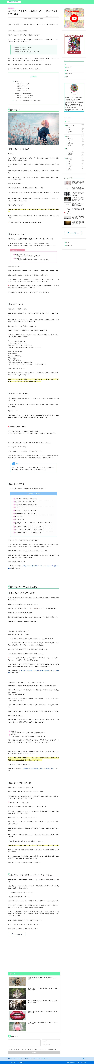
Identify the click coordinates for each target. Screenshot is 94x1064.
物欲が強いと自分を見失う (23, 88)
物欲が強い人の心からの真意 (24, 97)
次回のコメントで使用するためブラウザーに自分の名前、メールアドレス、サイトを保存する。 (33, 1049)
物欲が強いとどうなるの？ (23, 83)
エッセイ (68, 64)
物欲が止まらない (21, 86)
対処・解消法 (75, 153)
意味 (75, 127)
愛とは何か (75, 131)
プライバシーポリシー (13, 1062)
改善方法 (75, 154)
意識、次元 (75, 129)
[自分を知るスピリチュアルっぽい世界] (14, 2)
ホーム (67, 242)
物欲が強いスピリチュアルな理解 (23, 93)
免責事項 (21, 1062)
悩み (67, 76)
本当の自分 (75, 164)
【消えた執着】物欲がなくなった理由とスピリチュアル (38, 768)
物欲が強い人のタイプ (22, 85)
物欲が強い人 (18, 81)
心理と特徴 (69, 73)
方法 (75, 163)
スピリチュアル (11, 8)
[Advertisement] (33, 951)
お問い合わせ (69, 245)
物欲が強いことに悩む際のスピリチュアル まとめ (27, 100)
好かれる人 (75, 138)
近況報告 (75, 169)
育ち (75, 168)
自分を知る (69, 67)
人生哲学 (75, 159)
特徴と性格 (75, 143)
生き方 (75, 166)
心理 (75, 140)
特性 (75, 132)
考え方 (75, 145)
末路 (75, 142)
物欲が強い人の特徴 (22, 90)
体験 (75, 161)
